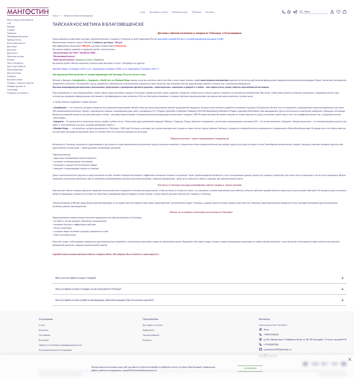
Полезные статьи (180, 12)
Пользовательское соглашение (55, 350)
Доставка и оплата (159, 12)
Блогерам (44, 340)
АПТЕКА (10, 60)
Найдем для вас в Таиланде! (16, 88)
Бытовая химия (14, 80)
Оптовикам (44, 335)
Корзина (147, 340)
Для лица (12, 47)
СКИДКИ (11, 30)
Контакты (210, 12)
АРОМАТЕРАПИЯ (15, 70)
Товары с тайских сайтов (20, 83)
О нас (142, 12)
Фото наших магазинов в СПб (20, 21)
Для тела (11, 50)
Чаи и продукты (15, 63)
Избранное (148, 330)
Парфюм (11, 76)
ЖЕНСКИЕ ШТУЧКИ (15, 56)
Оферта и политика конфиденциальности (60, 345)
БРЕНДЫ (11, 27)
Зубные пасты (14, 40)
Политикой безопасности (143, 370)
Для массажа (14, 73)
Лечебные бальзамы (17, 37)
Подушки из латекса (17, 93)
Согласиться (250, 368)
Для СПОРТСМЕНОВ (16, 66)
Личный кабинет (151, 335)
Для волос (12, 53)
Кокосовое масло (16, 43)
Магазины (196, 12)
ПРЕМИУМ (11, 33)
